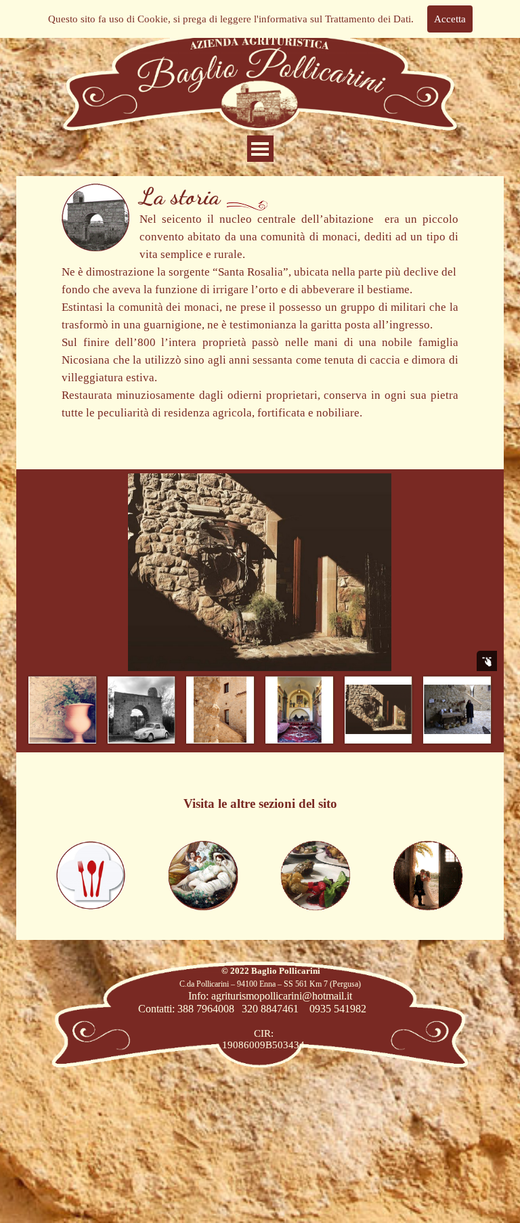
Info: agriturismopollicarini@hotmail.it (270, 996)
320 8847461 (270, 1008)
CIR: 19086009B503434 (263, 1039)
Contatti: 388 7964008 (186, 1008)
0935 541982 (337, 1008)
